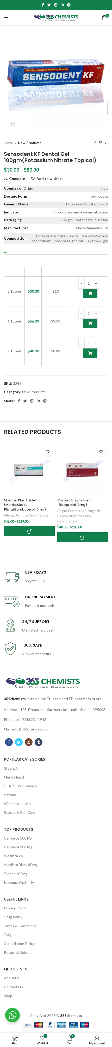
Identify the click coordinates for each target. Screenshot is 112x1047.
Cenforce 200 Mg (18, 847)
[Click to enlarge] (13, 124)
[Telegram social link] (68, 5)
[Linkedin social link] (62, 5)
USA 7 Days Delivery (20, 786)
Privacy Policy (15, 908)
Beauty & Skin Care (19, 812)
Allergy (9, 515)
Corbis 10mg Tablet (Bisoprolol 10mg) (73, 502)
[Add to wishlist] (47, 452)
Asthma (21, 515)
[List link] (56, 710)
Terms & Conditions (20, 926)
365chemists (15, 698)
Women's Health (17, 803)
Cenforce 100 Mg (18, 838)
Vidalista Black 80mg (20, 864)
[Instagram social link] (29, 742)
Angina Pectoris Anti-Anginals (79, 511)
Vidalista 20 (13, 856)
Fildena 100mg (15, 873)
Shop (8, 996)
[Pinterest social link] (55, 5)
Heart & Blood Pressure (74, 516)
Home (9, 143)
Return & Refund (18, 952)
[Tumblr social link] (38, 742)
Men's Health (14, 777)
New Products (29, 143)
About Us (12, 978)
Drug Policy (13, 917)
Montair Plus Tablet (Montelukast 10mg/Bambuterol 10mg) (25, 505)
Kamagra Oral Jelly (19, 882)
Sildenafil (11, 768)
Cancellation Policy (19, 943)
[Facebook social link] (43, 5)
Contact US (13, 987)
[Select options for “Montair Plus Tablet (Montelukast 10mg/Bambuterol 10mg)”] (29, 531)
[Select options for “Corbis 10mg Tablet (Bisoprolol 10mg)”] (82, 537)
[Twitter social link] (49, 5)
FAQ (7, 934)
